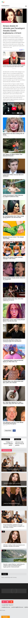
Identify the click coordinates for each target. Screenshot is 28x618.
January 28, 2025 (6, 21)
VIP (3, 9)
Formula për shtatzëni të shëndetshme (8, 7)
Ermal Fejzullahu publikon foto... (12, 469)
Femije (4, 550)
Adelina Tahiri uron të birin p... (12, 503)
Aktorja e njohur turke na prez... (12, 483)
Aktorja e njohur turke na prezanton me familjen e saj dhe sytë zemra (14, 545)
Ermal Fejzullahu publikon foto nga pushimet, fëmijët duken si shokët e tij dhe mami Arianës (13, 526)
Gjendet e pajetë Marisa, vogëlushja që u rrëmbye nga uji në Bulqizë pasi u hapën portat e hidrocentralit (14, 565)
